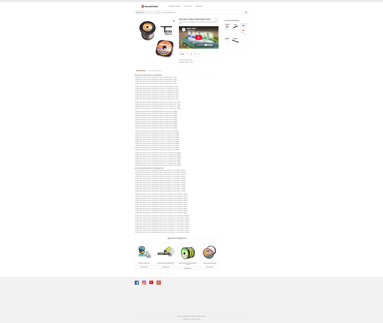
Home (180, 22)
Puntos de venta (201, 316)
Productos (140, 12)
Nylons (187, 62)
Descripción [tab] (140, 71)
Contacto (188, 6)
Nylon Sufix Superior (187, 263)
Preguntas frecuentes (189, 316)
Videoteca (199, 6)
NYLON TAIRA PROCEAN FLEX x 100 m (165, 263)
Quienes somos (174, 6)
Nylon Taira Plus (209, 263)
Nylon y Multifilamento (189, 22)
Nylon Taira (201, 22)
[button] (174, 21)
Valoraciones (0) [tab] (154, 71)
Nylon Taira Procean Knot (144, 263)
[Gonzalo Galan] (150, 6)
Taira (191, 62)
